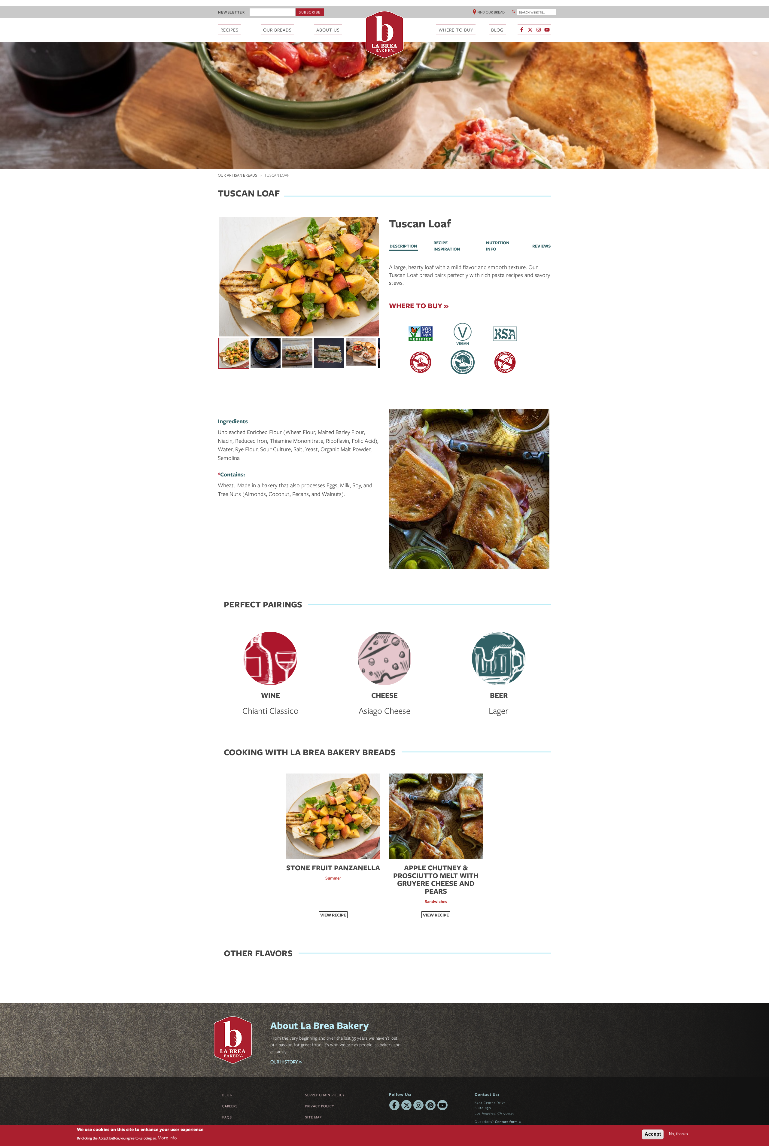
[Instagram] (418, 1105)
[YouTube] (442, 1105)
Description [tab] (403, 246)
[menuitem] (535, 30)
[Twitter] (406, 1105)
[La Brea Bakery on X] (530, 29)
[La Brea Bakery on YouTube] (547, 29)
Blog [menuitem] (497, 30)
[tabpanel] (470, 275)
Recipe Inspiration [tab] (446, 246)
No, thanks (678, 1134)
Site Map (313, 1117)
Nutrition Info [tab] (497, 246)
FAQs (227, 1117)
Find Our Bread (491, 12)
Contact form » (508, 1121)
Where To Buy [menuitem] (456, 30)
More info (167, 1138)
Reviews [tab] (541, 246)
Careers (230, 1106)
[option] (299, 276)
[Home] (384, 34)
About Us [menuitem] (328, 30)
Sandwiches (436, 901)
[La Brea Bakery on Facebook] (522, 29)
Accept (653, 1134)
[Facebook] (394, 1105)
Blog (227, 1095)
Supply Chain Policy (325, 1095)
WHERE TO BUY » (418, 305)
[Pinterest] (430, 1105)
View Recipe (333, 915)
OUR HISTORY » (286, 1062)
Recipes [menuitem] (229, 30)
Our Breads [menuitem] (277, 30)
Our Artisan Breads (237, 175)
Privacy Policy (319, 1106)
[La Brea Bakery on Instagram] (538, 29)
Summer (333, 878)
